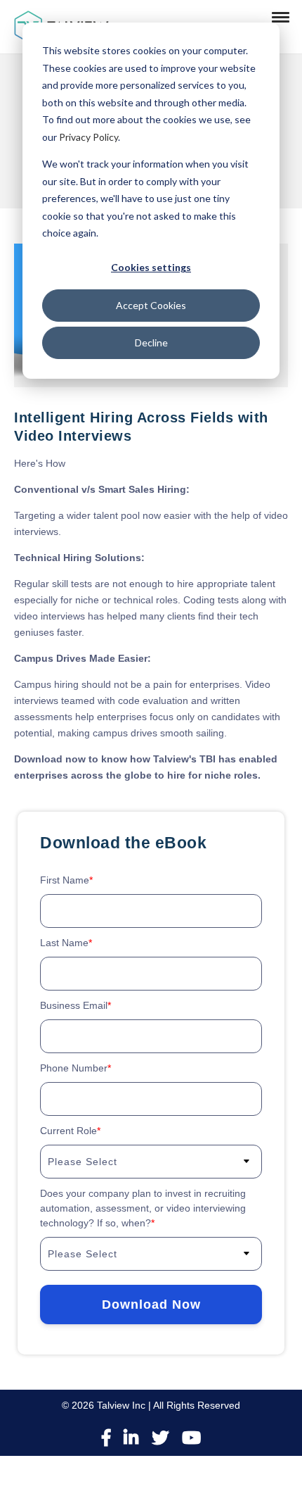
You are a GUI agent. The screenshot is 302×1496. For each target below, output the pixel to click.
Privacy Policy (88, 137)
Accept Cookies (151, 305)
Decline (151, 342)
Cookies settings (151, 267)
